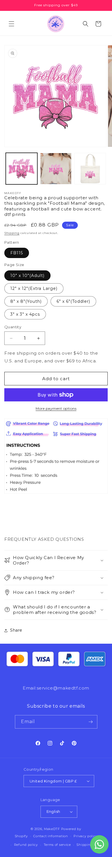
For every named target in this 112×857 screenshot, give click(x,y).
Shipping (12, 233)
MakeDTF (52, 829)
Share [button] (16, 630)
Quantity (12, 327)
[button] (11, 23)
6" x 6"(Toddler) (73, 301)
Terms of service (57, 845)
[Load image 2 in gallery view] (56, 168)
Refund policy (26, 845)
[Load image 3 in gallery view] (90, 168)
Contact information (50, 836)
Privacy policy (85, 836)
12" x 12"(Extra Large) (33, 288)
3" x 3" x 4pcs (25, 314)
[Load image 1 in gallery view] (21, 168)
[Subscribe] (90, 722)
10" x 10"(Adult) (27, 275)
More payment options (56, 408)
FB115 (16, 252)
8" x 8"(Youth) (26, 301)
